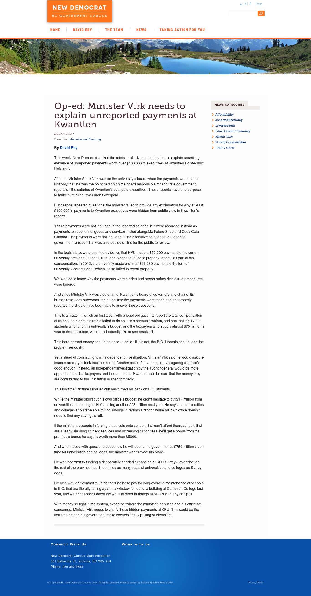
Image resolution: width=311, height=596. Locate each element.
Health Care (224, 136)
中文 (259, 4)
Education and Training (85, 139)
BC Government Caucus (79, 16)
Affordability (224, 114)
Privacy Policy (256, 582)
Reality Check (225, 147)
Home (55, 30)
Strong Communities (230, 142)
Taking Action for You (182, 30)
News (141, 30)
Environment (225, 125)
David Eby (82, 30)
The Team (114, 30)
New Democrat (80, 7)
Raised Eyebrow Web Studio (157, 582)
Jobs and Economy (229, 120)
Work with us (136, 544)
